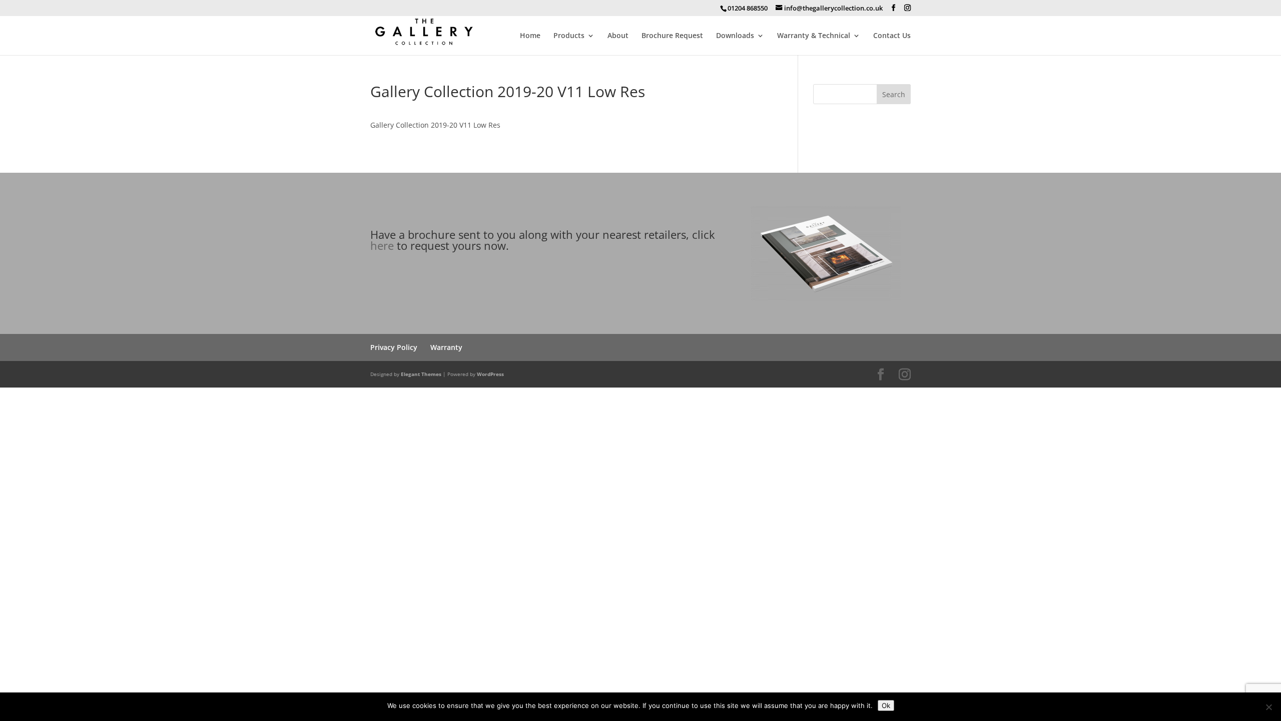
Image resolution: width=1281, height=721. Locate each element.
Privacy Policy (393, 347)
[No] (1268, 707)
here (382, 245)
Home (530, 36)
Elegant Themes (421, 374)
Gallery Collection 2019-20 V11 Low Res (435, 125)
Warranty (446, 347)
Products (568, 36)
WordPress (490, 374)
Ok (886, 705)
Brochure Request (672, 36)
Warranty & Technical (813, 36)
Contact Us (892, 36)
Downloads (735, 36)
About (617, 36)
